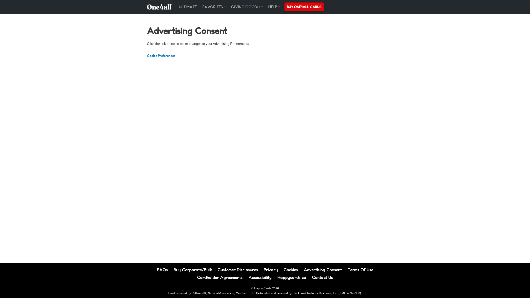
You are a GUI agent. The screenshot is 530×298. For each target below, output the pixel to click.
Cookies (291, 269)
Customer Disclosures (238, 269)
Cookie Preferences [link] (161, 56)
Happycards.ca (291, 277)
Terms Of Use (360, 269)
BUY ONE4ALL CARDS (304, 7)
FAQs (162, 269)
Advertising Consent (323, 269)
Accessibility (260, 277)
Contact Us (322, 277)
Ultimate (188, 7)
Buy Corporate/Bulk (193, 269)
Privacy (271, 269)
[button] (224, 6)
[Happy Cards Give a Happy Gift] (159, 7)
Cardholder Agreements (220, 277)
